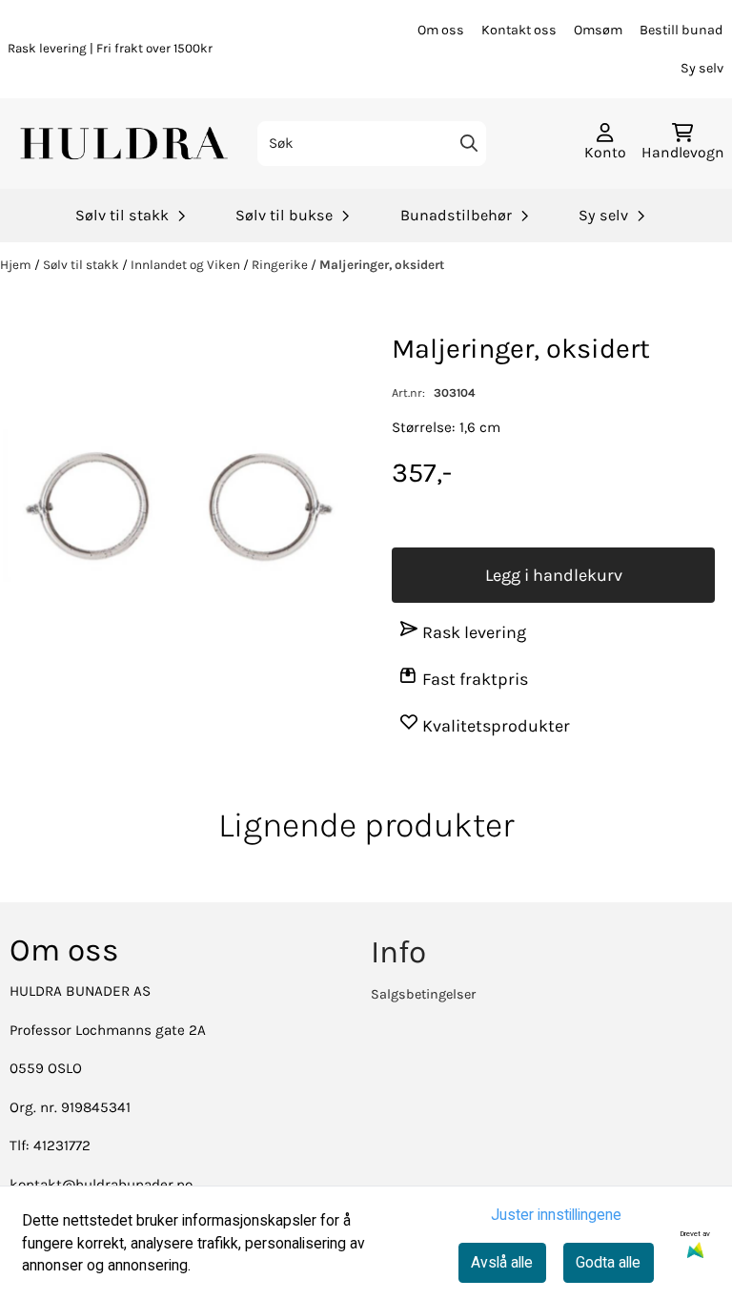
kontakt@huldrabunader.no (101, 1184)
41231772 (62, 1145)
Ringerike (281, 265)
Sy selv (702, 68)
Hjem (17, 265)
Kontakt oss (519, 30)
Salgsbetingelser (423, 994)
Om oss (440, 30)
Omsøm (598, 30)
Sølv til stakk (82, 265)
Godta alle (608, 1262)
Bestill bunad (681, 30)
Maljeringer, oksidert (381, 265)
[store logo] (125, 143)
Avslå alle (502, 1262)
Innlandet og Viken (187, 265)
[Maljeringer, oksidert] (179, 507)
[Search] (469, 143)
